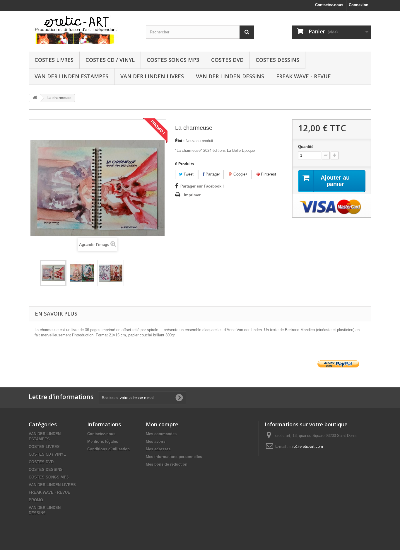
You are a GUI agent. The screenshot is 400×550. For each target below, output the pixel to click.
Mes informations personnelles (174, 456)
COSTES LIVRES (54, 59)
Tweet (188, 174)
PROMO (36, 500)
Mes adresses (158, 449)
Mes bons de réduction (166, 464)
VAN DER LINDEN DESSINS (230, 76)
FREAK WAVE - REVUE (303, 76)
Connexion (358, 5)
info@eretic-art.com (306, 446)
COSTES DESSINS (277, 59)
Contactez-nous (329, 5)
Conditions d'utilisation (108, 449)
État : (179, 141)
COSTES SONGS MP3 (173, 59)
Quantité (305, 146)
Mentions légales (102, 441)
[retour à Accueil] (34, 98)
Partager (212, 174)
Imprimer (192, 195)
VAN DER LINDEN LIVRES (152, 76)
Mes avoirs (155, 441)
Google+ (240, 174)
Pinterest (268, 174)
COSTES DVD (227, 59)
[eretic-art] (83, 29)
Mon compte (162, 424)
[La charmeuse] (53, 273)
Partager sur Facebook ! (202, 186)
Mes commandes (161, 434)
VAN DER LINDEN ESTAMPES (71, 76)
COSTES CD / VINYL (110, 59)
